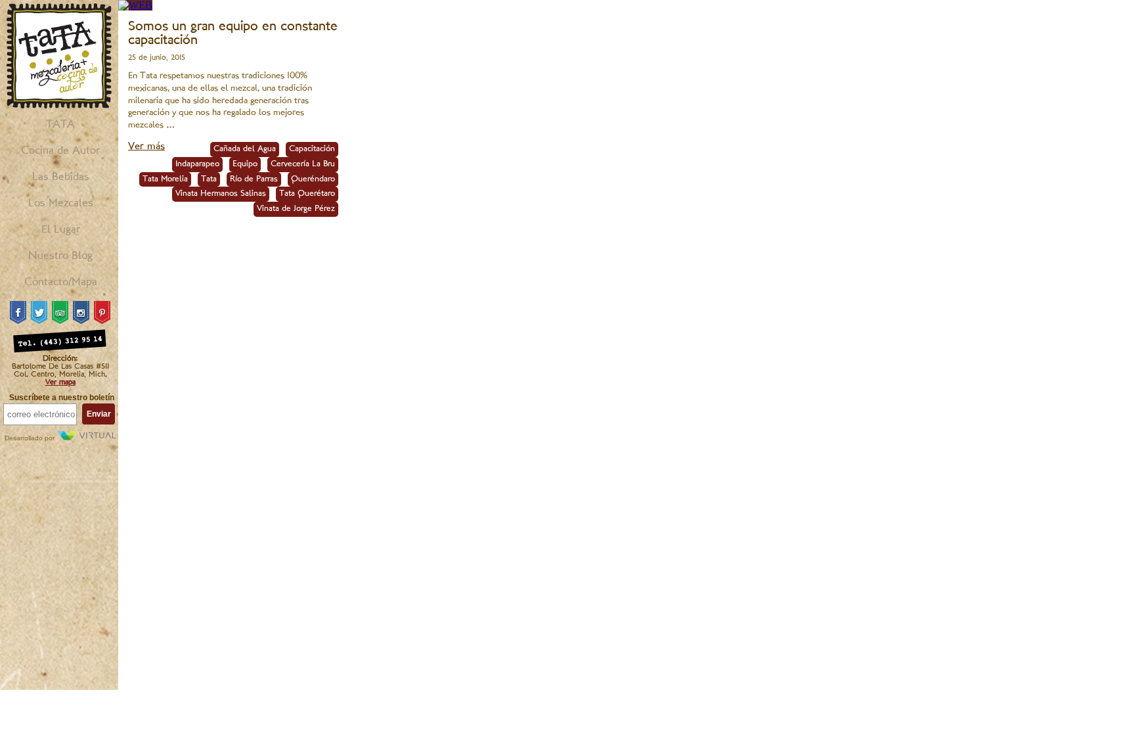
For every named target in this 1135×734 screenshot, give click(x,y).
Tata (209, 179)
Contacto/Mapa (60, 282)
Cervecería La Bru (303, 164)
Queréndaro (313, 179)
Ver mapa (60, 382)
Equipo (245, 164)
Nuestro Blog (60, 256)
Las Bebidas (60, 177)
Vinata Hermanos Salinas (220, 194)
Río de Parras (254, 179)
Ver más (146, 147)
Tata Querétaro (307, 194)
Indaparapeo (197, 164)
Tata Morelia (165, 179)
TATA (60, 125)
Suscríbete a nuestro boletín (61, 397)
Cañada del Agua (244, 149)
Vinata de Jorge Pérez (296, 209)
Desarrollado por (30, 438)
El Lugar (60, 230)
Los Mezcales (60, 203)
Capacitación (312, 149)
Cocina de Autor (60, 151)
